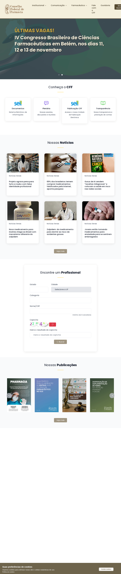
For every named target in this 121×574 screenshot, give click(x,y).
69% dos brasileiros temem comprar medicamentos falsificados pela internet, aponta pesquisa (60, 185)
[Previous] (5, 44)
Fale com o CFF (94, 9)
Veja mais (60, 251)
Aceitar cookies (106, 569)
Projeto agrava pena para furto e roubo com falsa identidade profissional (21, 184)
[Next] (115, 44)
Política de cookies (8, 572)
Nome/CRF (35, 306)
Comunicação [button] (58, 5)
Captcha (34, 320)
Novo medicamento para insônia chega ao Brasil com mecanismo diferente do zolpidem (22, 233)
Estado (33, 284)
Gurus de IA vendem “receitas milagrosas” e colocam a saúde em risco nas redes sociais (97, 185)
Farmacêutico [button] (78, 5)
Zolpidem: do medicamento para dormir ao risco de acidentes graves (60, 232)
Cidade (54, 284)
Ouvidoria (105, 5)
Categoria (34, 295)
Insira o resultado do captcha (43, 330)
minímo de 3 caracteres (82, 315)
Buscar (61, 342)
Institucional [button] (38, 5)
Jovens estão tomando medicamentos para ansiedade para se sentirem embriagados (98, 233)
